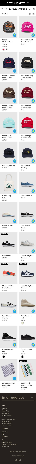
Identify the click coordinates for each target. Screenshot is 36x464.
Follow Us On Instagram (9, 444)
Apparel (4, 409)
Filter (5, 14)
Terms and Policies (18, 456)
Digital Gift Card (7, 442)
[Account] (29, 9)
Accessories (6, 413)
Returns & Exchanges (8, 419)
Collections (5, 411)
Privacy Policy (6, 424)
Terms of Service (7, 426)
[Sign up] (32, 397)
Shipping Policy (6, 421)
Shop (3, 440)
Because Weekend (20, 452)
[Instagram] (20, 460)
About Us (4, 432)
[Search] (6, 9)
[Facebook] (16, 460)
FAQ (3, 434)
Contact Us (5, 447)
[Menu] (2, 9)
